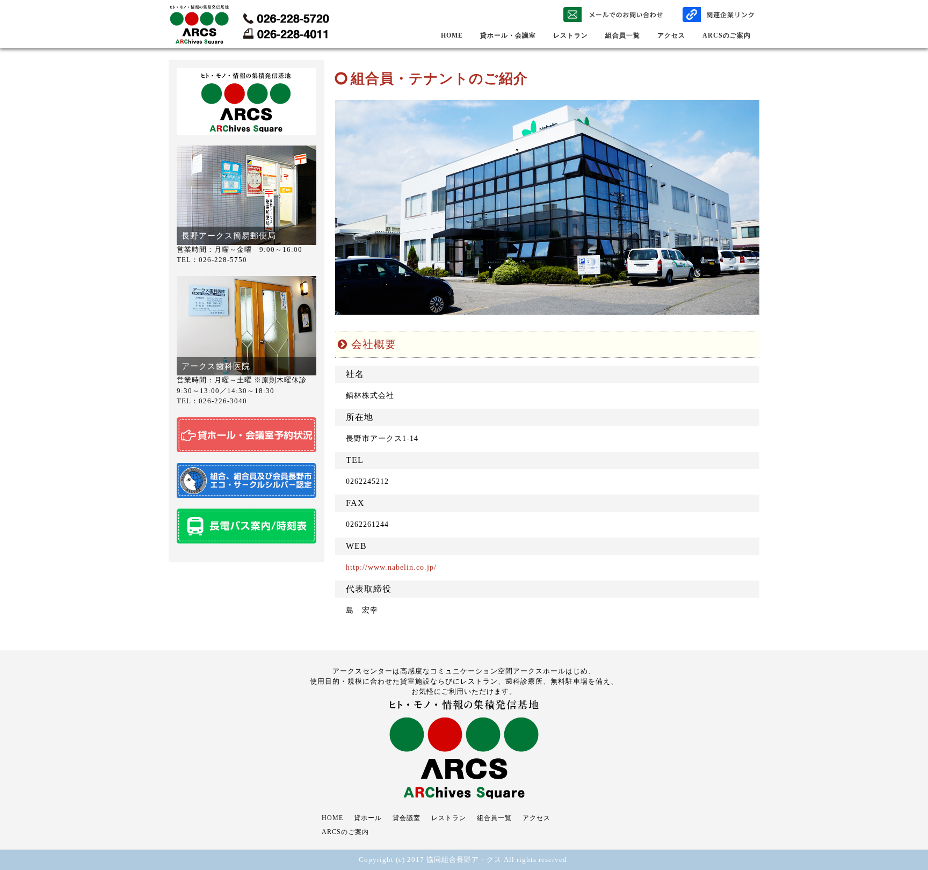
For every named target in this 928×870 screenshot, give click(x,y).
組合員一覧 (622, 35)
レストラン (570, 35)
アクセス (671, 35)
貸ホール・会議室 (508, 35)
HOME (452, 35)
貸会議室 (407, 818)
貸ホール (368, 818)
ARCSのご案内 (726, 35)
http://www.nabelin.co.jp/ (391, 567)
